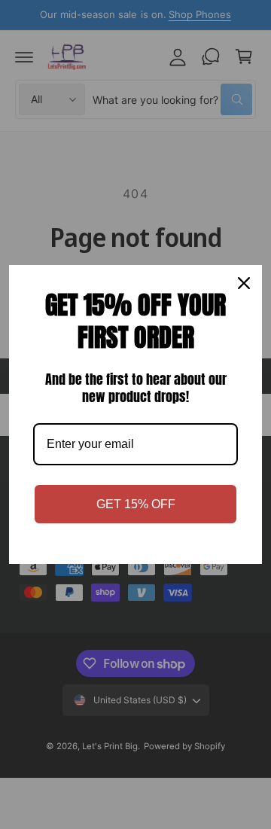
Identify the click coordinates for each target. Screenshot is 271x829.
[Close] (244, 283)
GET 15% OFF (135, 504)
